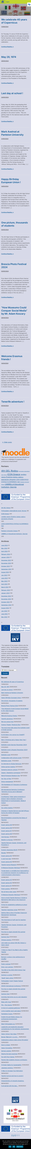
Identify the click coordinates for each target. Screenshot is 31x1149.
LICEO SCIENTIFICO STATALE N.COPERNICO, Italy (14, 525)
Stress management (7, 781)
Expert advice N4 (6, 862)
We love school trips (7, 721)
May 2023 (4, 581)
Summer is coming (6, 975)
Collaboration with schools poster (11, 758)
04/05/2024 (5, 229)
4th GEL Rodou (9, 470)
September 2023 (6, 569)
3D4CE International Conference (11, 986)
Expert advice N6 (6, 834)
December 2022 (6, 596)
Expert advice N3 (6, 880)
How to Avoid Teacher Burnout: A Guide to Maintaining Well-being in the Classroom (14, 899)
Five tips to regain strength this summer (13, 932)
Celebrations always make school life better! (14, 1040)
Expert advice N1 (6, 886)
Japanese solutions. (7, 1068)
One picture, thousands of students (11, 700)
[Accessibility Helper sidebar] (29, 4)
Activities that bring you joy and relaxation (14, 997)
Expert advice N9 (6, 825)
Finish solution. (5, 889)
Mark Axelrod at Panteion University (12, 692)
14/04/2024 (4, 363)
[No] (29, 1144)
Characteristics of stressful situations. (12, 1081)
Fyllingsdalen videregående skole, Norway (14, 511)
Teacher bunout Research (9, 864)
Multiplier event (6, 755)
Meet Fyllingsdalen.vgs (8, 1024)
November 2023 (6, 563)
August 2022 (5, 608)
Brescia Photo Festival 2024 (9, 705)
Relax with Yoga (6, 1002)
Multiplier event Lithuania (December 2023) (14, 750)
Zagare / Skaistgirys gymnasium (11, 772)
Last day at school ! (12, 93)
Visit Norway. (5, 837)
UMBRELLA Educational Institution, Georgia (14, 534)
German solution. (6, 1051)
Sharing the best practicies (9, 1054)
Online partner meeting (8, 767)
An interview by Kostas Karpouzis (11, 764)
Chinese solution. (6, 940)
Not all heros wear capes (8, 891)
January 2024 (5, 557)
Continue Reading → (7, 46)
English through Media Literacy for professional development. (11, 1018)
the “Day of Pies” (6, 778)
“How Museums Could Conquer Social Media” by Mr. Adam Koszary (14, 310)
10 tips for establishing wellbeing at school (14, 904)
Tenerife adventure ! (12, 401)
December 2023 (6, 560)
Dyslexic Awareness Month (9, 850)
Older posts (7, 442)
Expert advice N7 (6, 831)
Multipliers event (6, 761)
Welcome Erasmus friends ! (9, 715)
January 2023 (5, 593)
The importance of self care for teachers (13, 920)
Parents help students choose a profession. (14, 1060)
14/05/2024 (4, 186)
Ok (10, 1146)
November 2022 (6, 599)
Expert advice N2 (6, 883)
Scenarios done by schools (9, 769)
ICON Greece (13, 474)
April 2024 (4, 551)
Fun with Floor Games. (8, 1057)
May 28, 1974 (8, 56)
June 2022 (4, 614)
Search (27, 12)
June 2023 (4, 578)
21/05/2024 (4, 139)
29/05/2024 (5, 61)
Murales (3, 853)
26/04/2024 (5, 318)
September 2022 (6, 605)
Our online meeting (7, 808)
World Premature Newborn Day (10, 775)
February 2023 (5, 590)
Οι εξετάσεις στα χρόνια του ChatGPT (13, 734)
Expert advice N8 (6, 828)
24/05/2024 (5, 97)
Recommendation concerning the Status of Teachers (14, 819)
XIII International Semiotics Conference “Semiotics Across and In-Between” (13, 790)
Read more (19, 1146)
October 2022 (5, 602)
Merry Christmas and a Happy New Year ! (13, 740)
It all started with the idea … (9, 1086)
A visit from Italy (6, 859)
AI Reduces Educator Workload (10, 867)
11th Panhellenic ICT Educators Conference (14, 784)
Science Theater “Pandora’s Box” (11, 724)
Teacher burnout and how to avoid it (12, 1076)
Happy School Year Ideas (8, 1034)
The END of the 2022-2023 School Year (13, 970)
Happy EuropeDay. (7, 1048)
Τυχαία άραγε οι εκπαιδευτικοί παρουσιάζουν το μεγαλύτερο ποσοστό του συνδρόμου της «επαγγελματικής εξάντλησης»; (15, 873)
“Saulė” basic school (7, 978)
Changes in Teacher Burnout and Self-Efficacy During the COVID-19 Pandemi (15, 812)
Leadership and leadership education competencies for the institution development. (15, 1028)
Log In (7, 1)
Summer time (5, 937)
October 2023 (5, 566)
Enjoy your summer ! (7, 967)
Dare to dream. (5, 1045)
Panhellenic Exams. (7, 1014)
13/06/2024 (4, 26)
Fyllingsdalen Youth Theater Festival (12, 981)
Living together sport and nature (11, 1011)
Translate (5, 673)
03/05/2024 (5, 271)
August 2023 (5, 572)
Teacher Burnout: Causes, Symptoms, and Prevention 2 (13, 844)
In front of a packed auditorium (10, 1008)
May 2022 (4, 617)
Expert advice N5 (6, 856)
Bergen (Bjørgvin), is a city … (10, 1037)
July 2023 (4, 575)
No (14, 1146)
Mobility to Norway (7, 840)
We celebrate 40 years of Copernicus (12, 682)
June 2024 (4, 545)
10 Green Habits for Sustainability (11, 1065)
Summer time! (5, 994)
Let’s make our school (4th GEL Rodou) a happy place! (13, 944)
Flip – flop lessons (6, 1005)
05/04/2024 (5, 405)
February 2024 (5, 554)
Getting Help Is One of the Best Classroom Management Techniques (14, 914)
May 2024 (4, 548)
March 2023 (5, 587)
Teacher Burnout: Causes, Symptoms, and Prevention (13, 926)
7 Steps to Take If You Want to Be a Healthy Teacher (14, 951)
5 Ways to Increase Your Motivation (12, 1071)
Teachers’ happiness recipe (9, 910)
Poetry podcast (6, 964)
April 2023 (4, 584)
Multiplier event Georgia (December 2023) (14, 745)
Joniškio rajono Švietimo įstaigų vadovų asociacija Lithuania (13, 477)
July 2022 (4, 611)
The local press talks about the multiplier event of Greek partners (15, 729)
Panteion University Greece (9, 531)
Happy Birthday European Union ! (11, 697)
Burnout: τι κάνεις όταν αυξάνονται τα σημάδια (13, 958)
